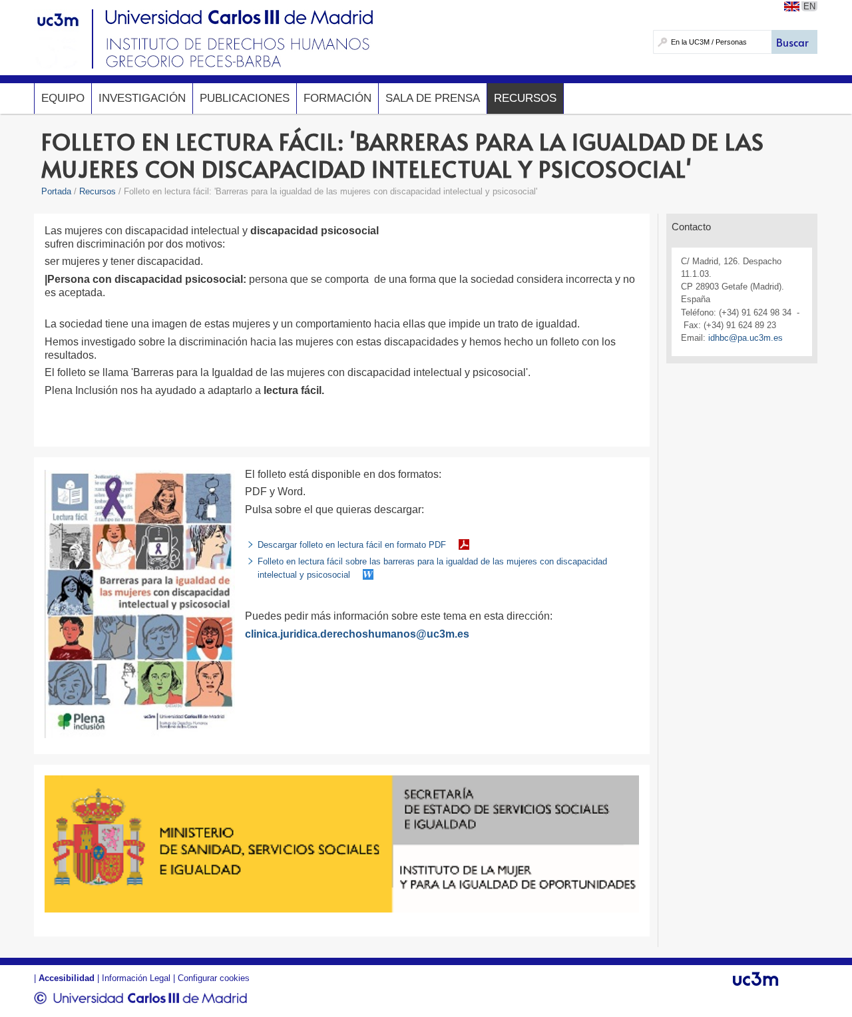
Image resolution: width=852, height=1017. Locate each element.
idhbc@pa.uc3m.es (745, 338)
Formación (337, 98)
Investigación (142, 98)
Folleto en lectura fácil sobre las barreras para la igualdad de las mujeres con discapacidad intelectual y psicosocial (432, 567)
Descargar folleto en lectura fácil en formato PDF (352, 545)
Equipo (63, 98)
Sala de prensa (432, 98)
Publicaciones (245, 98)
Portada (56, 191)
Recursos (525, 98)
